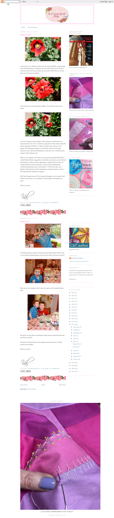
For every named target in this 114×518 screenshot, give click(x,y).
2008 (73, 368)
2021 (73, 298)
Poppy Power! (25, 34)
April (75, 350)
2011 (73, 324)
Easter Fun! (25, 221)
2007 (73, 371)
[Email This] (21, 205)
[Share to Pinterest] (30, 205)
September (76, 333)
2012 (73, 322)
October (75, 330)
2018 (73, 304)
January (75, 359)
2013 (73, 319)
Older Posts (62, 385)
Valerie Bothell (77, 258)
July (74, 336)
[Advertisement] (80, 209)
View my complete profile (79, 261)
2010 (73, 363)
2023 (73, 293)
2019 (73, 301)
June (74, 339)
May (74, 341)
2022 (73, 295)
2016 (73, 310)
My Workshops (32, 27)
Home (23, 27)
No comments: (54, 202)
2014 (73, 316)
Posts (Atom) (32, 389)
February (76, 356)
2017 (73, 307)
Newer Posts (23, 385)
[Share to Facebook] (27, 205)
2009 (73, 366)
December (76, 327)
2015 (73, 313)
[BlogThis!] (23, 205)
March (75, 353)
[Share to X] (25, 205)
